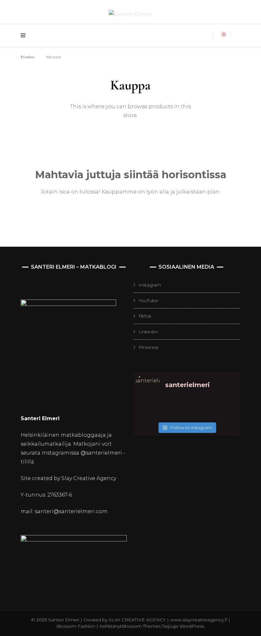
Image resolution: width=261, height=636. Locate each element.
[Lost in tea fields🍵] (173, 406)
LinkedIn (148, 332)
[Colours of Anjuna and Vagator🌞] (173, 415)
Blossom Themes (141, 626)
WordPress (192, 626)
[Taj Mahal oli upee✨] (199, 415)
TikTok (145, 316)
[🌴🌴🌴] (225, 406)
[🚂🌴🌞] (225, 415)
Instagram (149, 285)
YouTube (148, 300)
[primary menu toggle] (25, 35)
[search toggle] (238, 34)
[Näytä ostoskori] (220, 35)
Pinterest (148, 347)
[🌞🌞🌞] (148, 406)
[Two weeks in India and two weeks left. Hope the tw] (148, 415)
